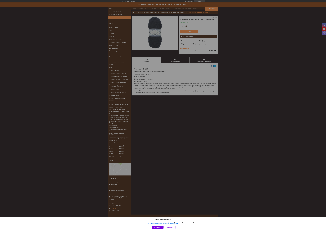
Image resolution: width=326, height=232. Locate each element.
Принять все (157, 227)
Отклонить (170, 227)
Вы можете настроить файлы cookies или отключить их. (162, 223)
